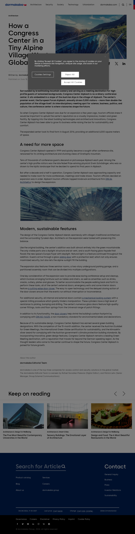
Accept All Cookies (73, 82)
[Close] (105, 56)
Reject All (70, 74)
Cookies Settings (43, 74)
